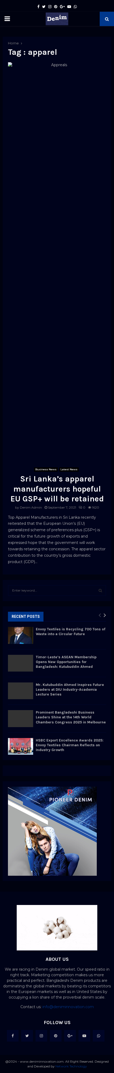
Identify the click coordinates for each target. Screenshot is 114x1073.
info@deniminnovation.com (68, 1006)
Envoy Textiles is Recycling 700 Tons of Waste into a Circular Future (70, 631)
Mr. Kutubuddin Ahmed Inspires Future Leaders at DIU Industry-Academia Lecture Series (70, 689)
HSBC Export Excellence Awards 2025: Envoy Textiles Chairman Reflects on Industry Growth (69, 745)
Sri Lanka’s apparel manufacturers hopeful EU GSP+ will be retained (57, 489)
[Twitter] (27, 1036)
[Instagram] (41, 1036)
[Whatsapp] (98, 1036)
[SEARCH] (100, 590)
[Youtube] (84, 1036)
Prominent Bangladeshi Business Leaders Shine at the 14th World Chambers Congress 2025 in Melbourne (71, 717)
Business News (45, 469)
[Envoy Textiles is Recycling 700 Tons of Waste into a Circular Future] (20, 635)
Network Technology (71, 1066)
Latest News (68, 469)
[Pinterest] (56, 1036)
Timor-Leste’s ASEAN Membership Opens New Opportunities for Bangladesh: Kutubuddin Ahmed (66, 662)
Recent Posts (26, 616)
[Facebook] (13, 1036)
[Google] (70, 1036)
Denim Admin (31, 507)
